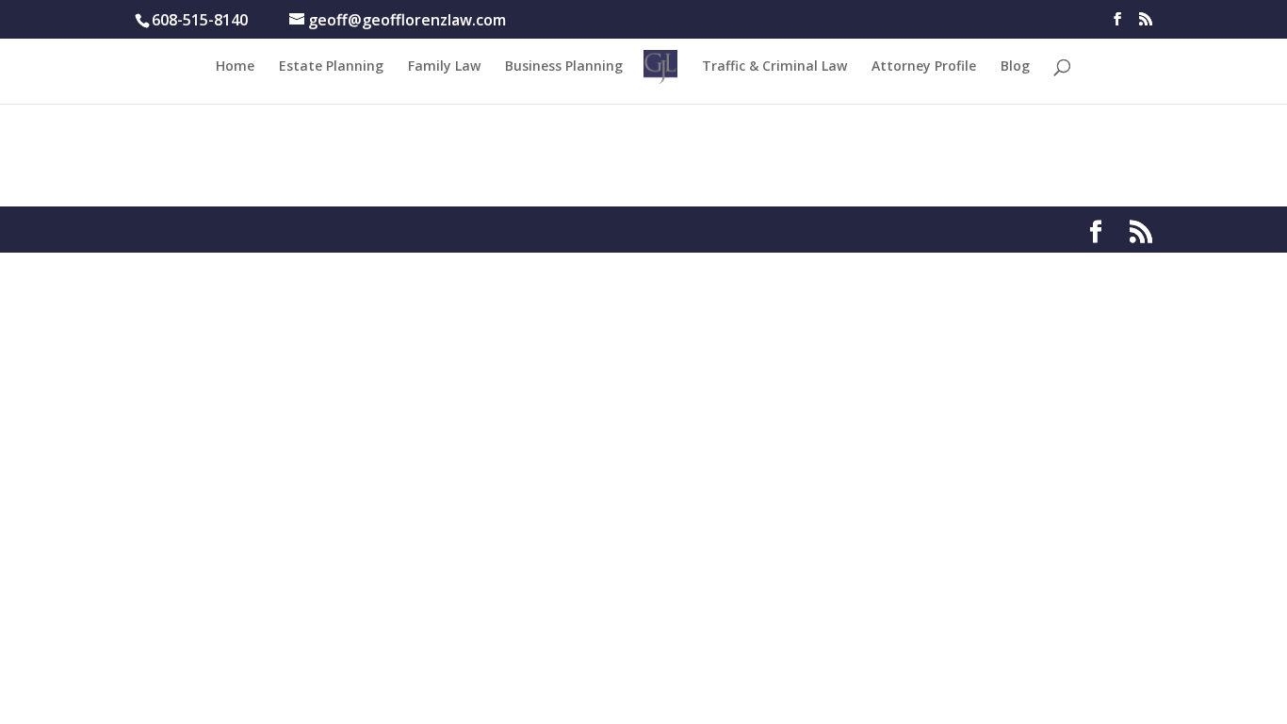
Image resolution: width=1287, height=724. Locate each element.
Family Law (444, 66)
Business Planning (564, 66)
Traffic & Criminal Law (774, 66)
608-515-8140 (200, 19)
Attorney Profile (924, 66)
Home (235, 66)
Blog (1015, 66)
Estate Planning (331, 66)
